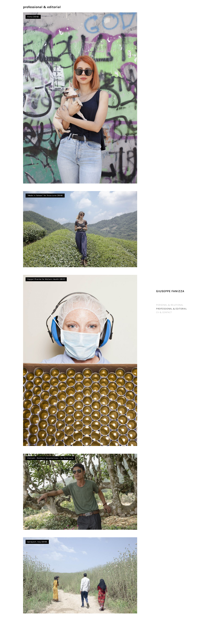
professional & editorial (171, 308)
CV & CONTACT (164, 312)
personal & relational (169, 305)
